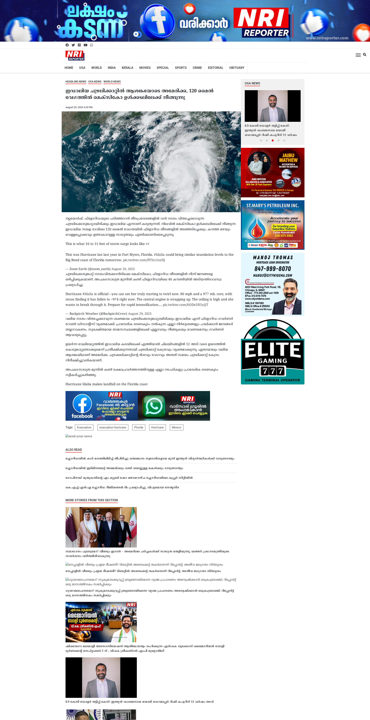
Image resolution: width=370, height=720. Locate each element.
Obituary (223, 66)
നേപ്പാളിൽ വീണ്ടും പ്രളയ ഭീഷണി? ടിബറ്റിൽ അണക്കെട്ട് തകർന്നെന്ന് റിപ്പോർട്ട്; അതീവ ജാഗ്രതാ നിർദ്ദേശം (143, 569)
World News (112, 79)
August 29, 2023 (123, 267)
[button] (261, 137)
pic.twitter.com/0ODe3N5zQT (185, 302)
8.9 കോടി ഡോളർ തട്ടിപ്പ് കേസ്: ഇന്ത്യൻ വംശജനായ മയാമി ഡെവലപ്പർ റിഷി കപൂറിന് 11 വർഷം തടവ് (140, 699)
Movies (139, 66)
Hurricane (157, 425)
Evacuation (84, 425)
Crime (187, 66)
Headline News (76, 79)
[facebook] (67, 45)
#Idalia (159, 252)
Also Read (74, 447)
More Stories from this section (92, 498)
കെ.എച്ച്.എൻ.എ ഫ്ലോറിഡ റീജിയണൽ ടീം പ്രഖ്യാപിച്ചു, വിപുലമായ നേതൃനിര (122, 485)
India (108, 66)
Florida (138, 425)
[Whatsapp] (91, 45)
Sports (171, 66)
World (94, 66)
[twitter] (73, 45)
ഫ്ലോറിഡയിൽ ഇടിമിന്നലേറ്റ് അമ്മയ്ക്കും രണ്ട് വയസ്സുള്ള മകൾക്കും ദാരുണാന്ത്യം (124, 466)
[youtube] (85, 45)
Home (68, 66)
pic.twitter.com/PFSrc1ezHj (144, 258)
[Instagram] (79, 45)
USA (80, 66)
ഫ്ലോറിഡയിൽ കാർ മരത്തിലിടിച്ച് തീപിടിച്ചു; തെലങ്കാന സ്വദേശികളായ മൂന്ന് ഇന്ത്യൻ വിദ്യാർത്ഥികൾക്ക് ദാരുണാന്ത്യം (150, 456)
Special (155, 66)
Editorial (203, 66)
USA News (95, 79)
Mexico (176, 425)
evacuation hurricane (112, 425)
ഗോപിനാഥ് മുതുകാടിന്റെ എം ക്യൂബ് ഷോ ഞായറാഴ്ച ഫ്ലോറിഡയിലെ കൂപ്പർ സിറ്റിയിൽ (129, 475)
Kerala (123, 66)
